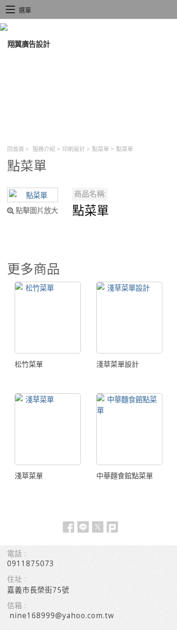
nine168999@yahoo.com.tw (61, 616)
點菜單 (100, 149)
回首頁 (15, 149)
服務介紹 (44, 149)
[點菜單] (32, 195)
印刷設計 (73, 149)
